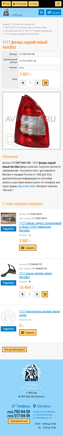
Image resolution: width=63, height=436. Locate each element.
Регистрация (21, 3)
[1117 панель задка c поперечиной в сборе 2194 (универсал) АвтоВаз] (8, 218)
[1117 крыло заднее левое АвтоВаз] (8, 270)
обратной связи (27, 186)
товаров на (41, 12)
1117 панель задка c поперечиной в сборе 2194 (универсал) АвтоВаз (40, 226)
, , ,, (44, 415)
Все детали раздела (14, 349)
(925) (18, 412)
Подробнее (8, 228)
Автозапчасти (19, 12)
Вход (7, 3)
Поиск (34, 3)
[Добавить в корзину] (45, 294)
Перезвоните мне (19, 421)
